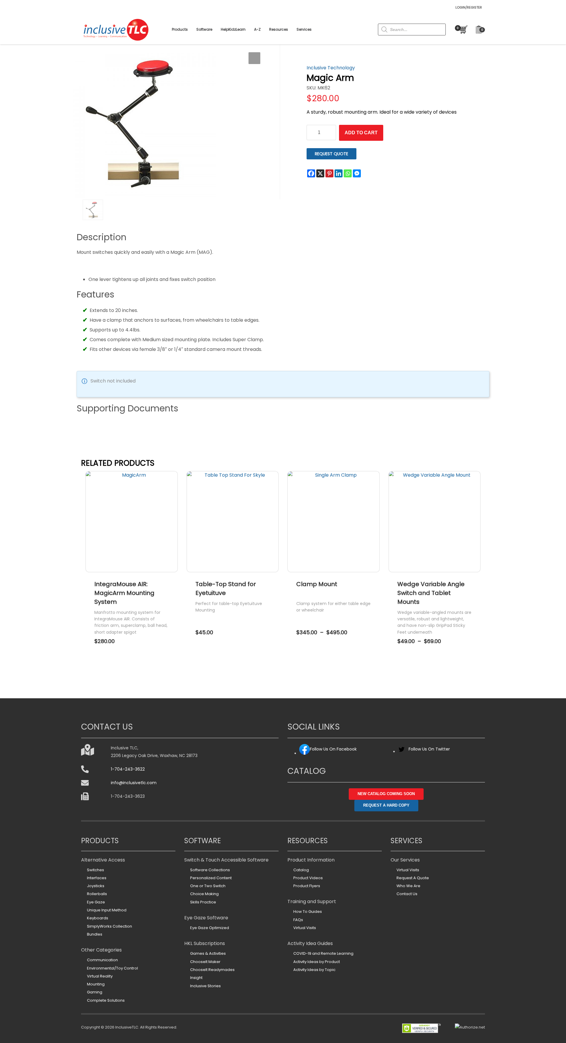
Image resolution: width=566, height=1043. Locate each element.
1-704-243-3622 (128, 769)
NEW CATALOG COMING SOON (386, 794)
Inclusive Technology (331, 67)
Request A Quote (412, 878)
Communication (102, 960)
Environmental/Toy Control (112, 968)
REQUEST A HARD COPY (386, 805)
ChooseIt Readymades (212, 969)
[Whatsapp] (348, 173)
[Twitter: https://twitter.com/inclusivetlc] (401, 751)
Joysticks (95, 886)
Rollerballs (97, 894)
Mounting (96, 984)
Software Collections (210, 870)
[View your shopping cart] (462, 29)
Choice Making (204, 894)
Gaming (94, 992)
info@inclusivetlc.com (134, 783)
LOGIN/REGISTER (468, 7)
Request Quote (331, 154)
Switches (95, 870)
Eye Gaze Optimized (209, 928)
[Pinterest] (329, 173)
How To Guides (307, 911)
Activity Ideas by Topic (314, 969)
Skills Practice (203, 902)
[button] (254, 58)
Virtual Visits (304, 928)
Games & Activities (208, 953)
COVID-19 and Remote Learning (323, 953)
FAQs (298, 920)
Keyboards (97, 918)
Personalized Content (211, 878)
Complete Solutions (106, 1000)
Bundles (94, 934)
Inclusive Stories (205, 986)
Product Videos (308, 878)
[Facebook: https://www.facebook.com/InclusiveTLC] (304, 753)
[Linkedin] (339, 173)
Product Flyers (306, 886)
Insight (196, 977)
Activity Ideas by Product (316, 961)
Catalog (301, 870)
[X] (320, 173)
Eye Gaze (96, 902)
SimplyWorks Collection (109, 926)
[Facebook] (311, 173)
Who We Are (408, 886)
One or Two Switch (208, 886)
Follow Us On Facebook (333, 749)
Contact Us (406, 894)
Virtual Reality (100, 976)
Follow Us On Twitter (429, 749)
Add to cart (361, 132)
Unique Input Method (106, 910)
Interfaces (96, 878)
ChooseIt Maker (205, 961)
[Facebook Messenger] (357, 173)
